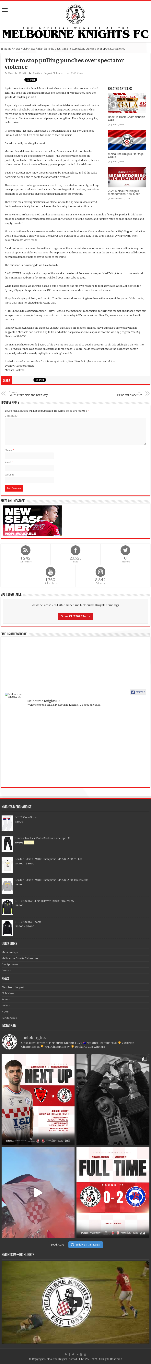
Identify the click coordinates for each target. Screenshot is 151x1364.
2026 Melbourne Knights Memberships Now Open (124, 192)
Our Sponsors (10, 964)
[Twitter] (73, 1354)
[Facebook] (69, 1354)
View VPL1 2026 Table (75, 616)
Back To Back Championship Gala (126, 118)
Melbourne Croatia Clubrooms (20, 958)
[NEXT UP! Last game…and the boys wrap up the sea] (38, 1099)
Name (9, 450)
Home (7, 48)
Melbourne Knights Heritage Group (126, 155)
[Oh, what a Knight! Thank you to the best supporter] (38, 1192)
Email (9, 462)
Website (10, 474)
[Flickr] (77, 1354)
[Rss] (65, 1354)
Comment (11, 415)
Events (6, 999)
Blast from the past (48, 48)
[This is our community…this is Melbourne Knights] (112, 1099)
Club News (28, 48)
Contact (6, 970)
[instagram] (85, 1354)
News (16, 48)
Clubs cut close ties (129, 394)
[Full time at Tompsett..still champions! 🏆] (112, 1192)
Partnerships (9, 1017)
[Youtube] (81, 1354)
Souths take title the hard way (28, 394)
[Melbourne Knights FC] (75, 21)
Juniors (6, 1005)
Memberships (10, 952)
